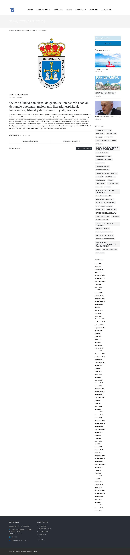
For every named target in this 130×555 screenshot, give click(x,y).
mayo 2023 (98, 339)
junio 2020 (98, 438)
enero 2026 (98, 272)
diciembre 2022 (100, 354)
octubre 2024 (99, 304)
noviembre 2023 (100, 322)
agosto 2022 (98, 365)
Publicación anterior (30, 141)
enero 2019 (98, 487)
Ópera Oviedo (100, 252)
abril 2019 (98, 479)
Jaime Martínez (100, 183)
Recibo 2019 (99, 235)
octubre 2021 (99, 394)
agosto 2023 (98, 330)
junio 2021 (98, 403)
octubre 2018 (99, 496)
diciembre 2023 (100, 319)
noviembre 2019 (100, 458)
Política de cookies (21, 551)
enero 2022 (98, 386)
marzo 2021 (98, 412)
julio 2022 (98, 368)
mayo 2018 (98, 499)
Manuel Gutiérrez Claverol (106, 191)
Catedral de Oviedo (102, 152)
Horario (110, 180)
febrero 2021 (99, 415)
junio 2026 (98, 264)
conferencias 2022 (102, 170)
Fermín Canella (110, 176)
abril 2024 (98, 307)
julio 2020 (98, 435)
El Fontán (99, 176)
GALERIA (42, 540)
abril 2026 (98, 266)
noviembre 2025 (100, 278)
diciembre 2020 (100, 420)
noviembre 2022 (100, 357)
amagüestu (100, 133)
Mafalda (107, 187)
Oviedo (111, 209)
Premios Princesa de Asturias (105, 224)
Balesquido (108, 137)
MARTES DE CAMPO (45, 529)
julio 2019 (98, 470)
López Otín (99, 187)
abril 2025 (98, 290)
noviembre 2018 (100, 493)
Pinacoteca (115, 216)
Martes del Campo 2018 (104, 206)
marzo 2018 (98, 505)
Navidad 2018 (100, 209)
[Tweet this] (23, 135)
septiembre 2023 (100, 327)
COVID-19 (114, 173)
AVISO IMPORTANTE (101, 69)
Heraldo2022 (100, 180)
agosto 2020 (98, 432)
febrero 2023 (99, 348)
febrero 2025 (99, 295)
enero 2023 (98, 351)
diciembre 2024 (100, 298)
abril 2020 (98, 444)
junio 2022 (98, 371)
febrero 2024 (99, 313)
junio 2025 (98, 284)
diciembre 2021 (100, 388)
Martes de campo (103, 196)
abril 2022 (98, 377)
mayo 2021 (98, 406)
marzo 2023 (98, 345)
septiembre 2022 (100, 362)
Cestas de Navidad (104, 159)
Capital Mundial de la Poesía (106, 140)
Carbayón (99, 143)
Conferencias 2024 (102, 173)
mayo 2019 (98, 476)
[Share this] (21, 135)
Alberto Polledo (103, 130)
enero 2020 (98, 452)
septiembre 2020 (100, 429)
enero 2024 (98, 316)
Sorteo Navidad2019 (110, 249)
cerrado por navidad (103, 156)
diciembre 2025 (100, 275)
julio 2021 (98, 400)
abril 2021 (98, 409)
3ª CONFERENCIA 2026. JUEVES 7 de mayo (107, 117)
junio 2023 (98, 336)
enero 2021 (98, 418)
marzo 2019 (98, 481)
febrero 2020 (99, 450)
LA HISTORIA (43, 526)
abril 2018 (98, 502)
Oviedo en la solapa (106, 213)
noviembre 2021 (100, 391)
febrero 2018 (99, 508)
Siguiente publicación (70, 141)
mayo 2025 (98, 287)
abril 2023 (98, 342)
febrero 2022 (99, 383)
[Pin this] (29, 135)
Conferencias (100, 163)
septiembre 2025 (100, 281)
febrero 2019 (99, 484)
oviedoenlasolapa (102, 216)
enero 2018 (98, 511)
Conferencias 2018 (102, 166)
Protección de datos (32, 551)
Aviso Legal (12, 551)
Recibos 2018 (109, 235)
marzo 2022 (98, 380)
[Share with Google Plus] (26, 135)
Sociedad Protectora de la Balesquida (106, 244)
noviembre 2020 (100, 423)
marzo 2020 (98, 447)
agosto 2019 (98, 467)
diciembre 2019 (100, 455)
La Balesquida (113, 183)
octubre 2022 (99, 359)
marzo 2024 (98, 310)
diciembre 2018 (100, 490)
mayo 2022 (98, 374)
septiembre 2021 (100, 397)
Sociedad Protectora (105, 239)
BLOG (40, 537)
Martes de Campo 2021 (105, 199)
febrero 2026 (99, 269)
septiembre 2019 (100, 464)
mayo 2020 (98, 441)
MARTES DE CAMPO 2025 (105, 203)
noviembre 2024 (100, 301)
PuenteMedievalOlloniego (104, 232)
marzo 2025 (98, 293)
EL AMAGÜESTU (44, 531)
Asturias (99, 137)
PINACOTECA (43, 534)
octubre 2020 (99, 426)
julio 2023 (98, 333)
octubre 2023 (99, 325)
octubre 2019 (99, 461)
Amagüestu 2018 (111, 133)
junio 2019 (98, 473)
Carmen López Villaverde (107, 148)
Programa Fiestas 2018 (102, 228)
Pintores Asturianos (102, 219)
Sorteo (98, 249)
